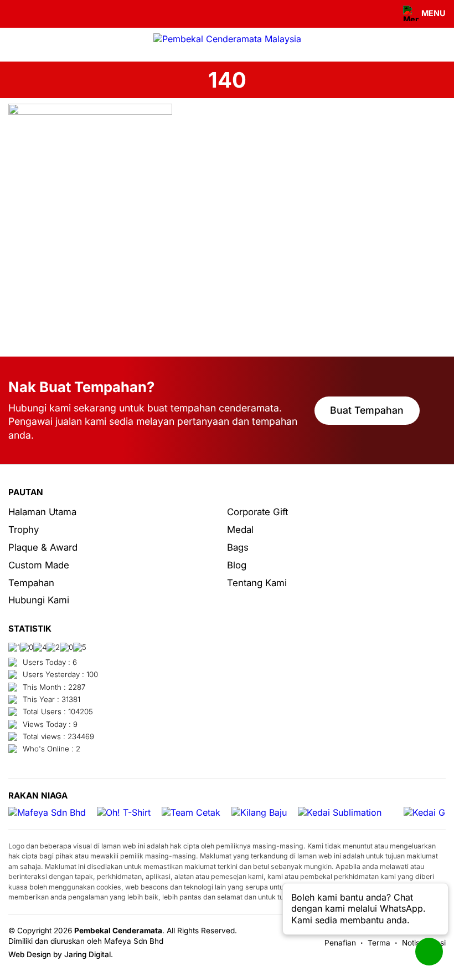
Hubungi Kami (38, 600)
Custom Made (38, 565)
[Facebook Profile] (15, 14)
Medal (240, 529)
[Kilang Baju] (259, 813)
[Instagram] (30, 14)
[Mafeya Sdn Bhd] (47, 813)
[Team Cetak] (191, 813)
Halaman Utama (42, 511)
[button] (418, 14)
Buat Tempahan (367, 410)
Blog (236, 565)
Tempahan (31, 582)
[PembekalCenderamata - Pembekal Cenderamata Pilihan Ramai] (227, 39)
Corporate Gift (257, 511)
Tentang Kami (257, 582)
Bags (238, 547)
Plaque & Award (43, 547)
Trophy (23, 529)
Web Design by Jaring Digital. (60, 954)
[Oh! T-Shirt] (124, 813)
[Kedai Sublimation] (339, 813)
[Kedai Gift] (428, 813)
